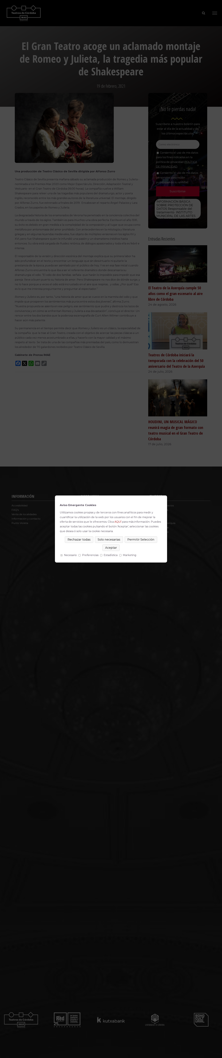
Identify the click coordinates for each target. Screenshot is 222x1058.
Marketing (129, 555)
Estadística (111, 555)
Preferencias (90, 555)
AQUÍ (117, 521)
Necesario (70, 555)
